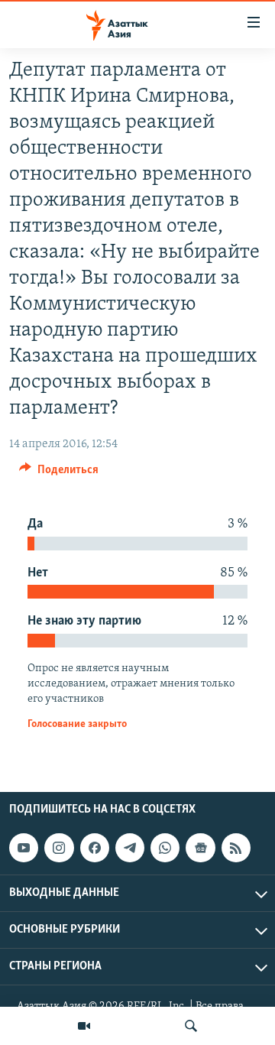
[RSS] (236, 847)
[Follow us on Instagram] (58, 847)
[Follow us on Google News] (200, 847)
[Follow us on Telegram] (129, 847)
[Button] (59, 473)
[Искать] (191, 1026)
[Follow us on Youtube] (23, 847)
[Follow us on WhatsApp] (165, 847)
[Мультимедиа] (84, 1026)
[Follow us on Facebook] (94, 847)
